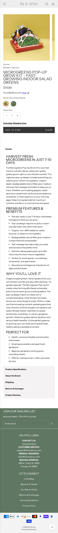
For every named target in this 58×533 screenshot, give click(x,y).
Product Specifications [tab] (15, 369)
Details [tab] (8, 149)
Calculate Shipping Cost (14, 123)
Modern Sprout (11, 67)
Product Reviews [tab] (13, 395)
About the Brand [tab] (13, 376)
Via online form (29, 444)
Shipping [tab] (9, 382)
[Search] (46, 4)
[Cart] (53, 4)
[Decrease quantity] (6, 115)
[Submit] (51, 423)
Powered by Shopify (29, 529)
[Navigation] (4, 4)
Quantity (8, 110)
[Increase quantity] (17, 115)
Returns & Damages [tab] (14, 388)
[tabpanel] (29, 259)
